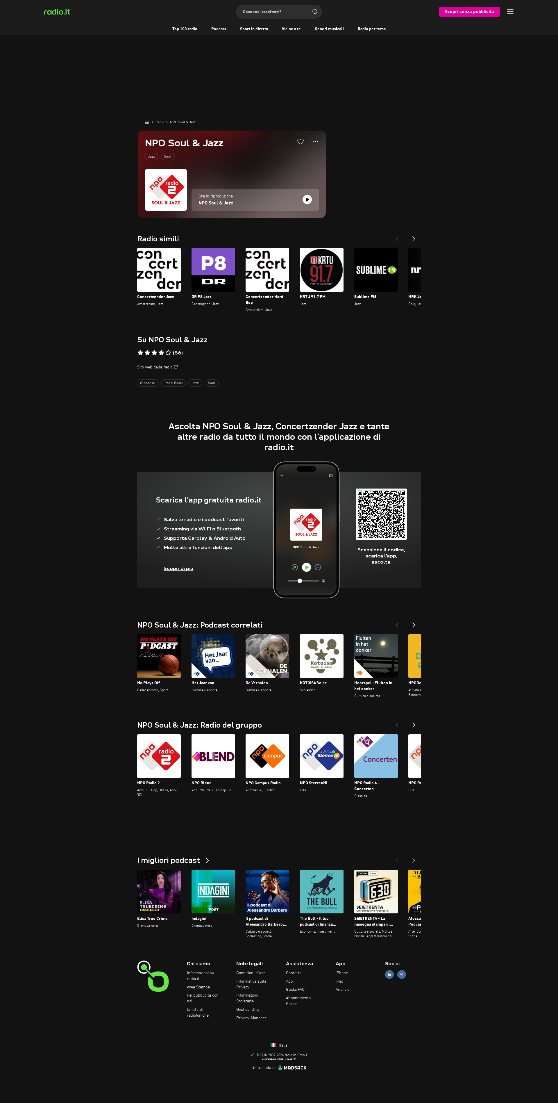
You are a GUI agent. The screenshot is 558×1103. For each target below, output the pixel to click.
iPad (340, 981)
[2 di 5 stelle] (147, 352)
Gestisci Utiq (247, 1010)
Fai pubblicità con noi (203, 998)
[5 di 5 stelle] (168, 352)
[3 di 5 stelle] (154, 352)
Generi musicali (329, 29)
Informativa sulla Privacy (251, 984)
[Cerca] (315, 11)
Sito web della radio (154, 367)
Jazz (151, 156)
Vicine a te (291, 29)
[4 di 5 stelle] (161, 352)
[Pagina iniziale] (147, 122)
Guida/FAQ (295, 990)
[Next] (414, 236)
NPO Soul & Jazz (215, 203)
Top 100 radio (184, 29)
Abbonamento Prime (298, 1001)
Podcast (218, 29)
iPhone (342, 973)
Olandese (147, 383)
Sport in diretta (254, 29)
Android (343, 990)
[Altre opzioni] (315, 141)
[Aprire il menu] (510, 11)
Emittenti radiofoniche (198, 1013)
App (289, 981)
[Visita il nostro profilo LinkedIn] (389, 974)
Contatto (293, 973)
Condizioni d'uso (250, 973)
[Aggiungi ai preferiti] (300, 141)
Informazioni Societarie (247, 998)
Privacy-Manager (251, 1018)
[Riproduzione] (307, 199)
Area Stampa (198, 987)
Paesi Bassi (173, 383)
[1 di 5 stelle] (140, 352)
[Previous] (397, 236)
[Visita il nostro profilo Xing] (401, 974)
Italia (282, 1045)
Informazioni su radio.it (200, 976)
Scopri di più (178, 568)
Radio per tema (372, 29)
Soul (167, 156)
